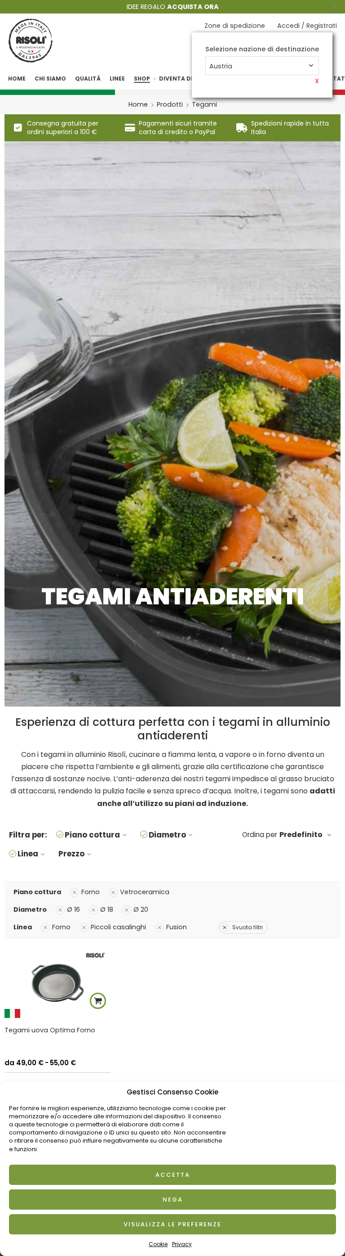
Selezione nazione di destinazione (262, 49)
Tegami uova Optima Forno (49, 1030)
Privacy (182, 1244)
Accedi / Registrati (307, 25)
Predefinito (301, 834)
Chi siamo (50, 78)
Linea (28, 853)
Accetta (172, 1174)
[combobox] (262, 65)
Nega (173, 1199)
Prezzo (71, 853)
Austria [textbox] (220, 66)
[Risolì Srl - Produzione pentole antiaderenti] (30, 40)
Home (17, 78)
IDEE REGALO (173, 6)
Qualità (88, 78)
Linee (117, 78)
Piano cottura (92, 834)
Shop (142, 78)
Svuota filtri (247, 927)
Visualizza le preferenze (172, 1224)
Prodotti (170, 104)
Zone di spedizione (234, 25)
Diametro (167, 834)
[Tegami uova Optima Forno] (57, 982)
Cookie (158, 1244)
